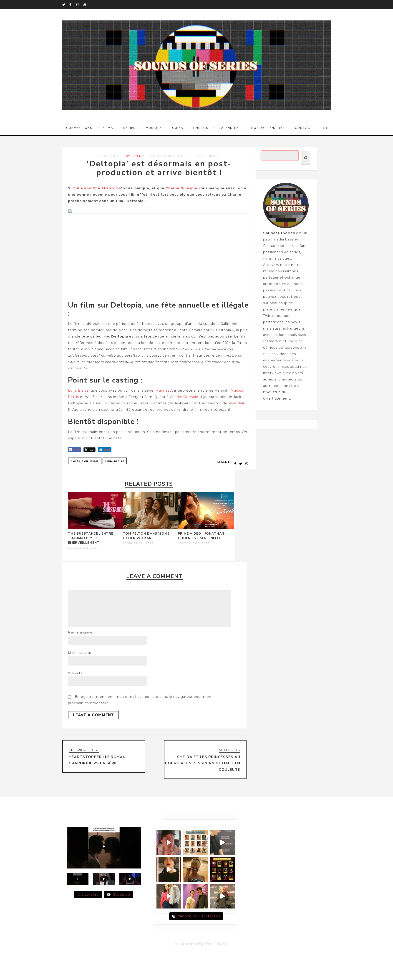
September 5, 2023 (193, 543)
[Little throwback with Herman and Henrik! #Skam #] (195, 896)
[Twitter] (65, 4)
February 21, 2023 (138, 543)
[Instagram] (79, 4)
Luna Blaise (78, 390)
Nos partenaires (268, 128)
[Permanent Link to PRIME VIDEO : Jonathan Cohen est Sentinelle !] (206, 528)
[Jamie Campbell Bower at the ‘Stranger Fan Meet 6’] (222, 896)
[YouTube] (86, 4)
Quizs (177, 128)
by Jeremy (135, 156)
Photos (200, 128)
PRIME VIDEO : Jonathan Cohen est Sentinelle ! (201, 535)
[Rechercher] (305, 158)
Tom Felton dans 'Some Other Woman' (146, 535)
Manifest (163, 390)
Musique (154, 128)
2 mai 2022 (109, 156)
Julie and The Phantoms (97, 188)
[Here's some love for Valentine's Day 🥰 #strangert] (222, 842)
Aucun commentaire (170, 156)
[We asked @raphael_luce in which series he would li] (168, 869)
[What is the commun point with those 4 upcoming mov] (195, 869)
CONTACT (304, 128)
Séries (129, 128)
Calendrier (230, 128)
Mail (79, 653)
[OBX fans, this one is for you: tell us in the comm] (195, 842)
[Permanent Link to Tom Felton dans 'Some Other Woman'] (151, 528)
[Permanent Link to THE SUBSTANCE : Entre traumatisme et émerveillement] (96, 528)
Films (108, 128)
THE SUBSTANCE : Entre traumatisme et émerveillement (90, 538)
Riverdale (237, 403)
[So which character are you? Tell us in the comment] (222, 869)
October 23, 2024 (83, 547)
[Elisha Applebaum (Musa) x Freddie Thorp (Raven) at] (168, 896)
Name (81, 632)
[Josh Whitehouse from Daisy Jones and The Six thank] (168, 842)
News (213, 156)
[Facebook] (72, 4)
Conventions (79, 128)
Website (75, 673)
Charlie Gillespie (181, 188)
